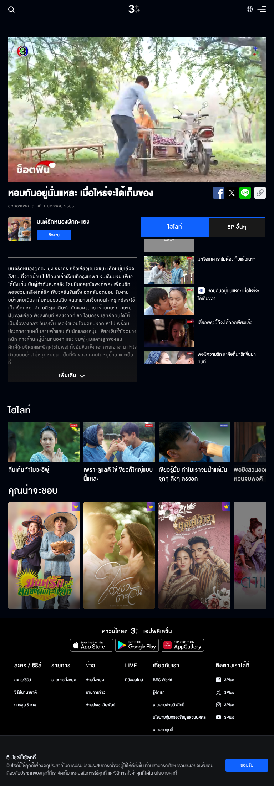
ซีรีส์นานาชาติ (25, 692)
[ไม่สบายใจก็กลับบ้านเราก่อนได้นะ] (44, 555)
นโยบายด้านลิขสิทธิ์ (168, 705)
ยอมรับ (246, 765)
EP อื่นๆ (237, 227)
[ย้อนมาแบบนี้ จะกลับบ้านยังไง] (194, 555)
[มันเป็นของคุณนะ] (119, 555)
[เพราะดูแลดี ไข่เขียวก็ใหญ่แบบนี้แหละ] (119, 442)
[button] (59, 109)
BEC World (162, 680)
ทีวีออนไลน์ (134, 680)
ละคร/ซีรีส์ (22, 680)
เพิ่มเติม (68, 376)
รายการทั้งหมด (63, 680)
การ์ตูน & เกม (25, 705)
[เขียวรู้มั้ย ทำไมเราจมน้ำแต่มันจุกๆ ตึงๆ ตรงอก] (194, 442)
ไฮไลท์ (175, 227)
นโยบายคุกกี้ (163, 729)
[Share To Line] (245, 193)
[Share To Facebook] (218, 193)
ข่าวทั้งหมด (95, 680)
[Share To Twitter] (232, 193)
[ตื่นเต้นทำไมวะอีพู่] (44, 442)
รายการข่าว (95, 692)
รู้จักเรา (158, 692)
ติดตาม (54, 235)
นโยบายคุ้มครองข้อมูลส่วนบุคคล (179, 717)
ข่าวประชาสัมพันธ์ (100, 705)
